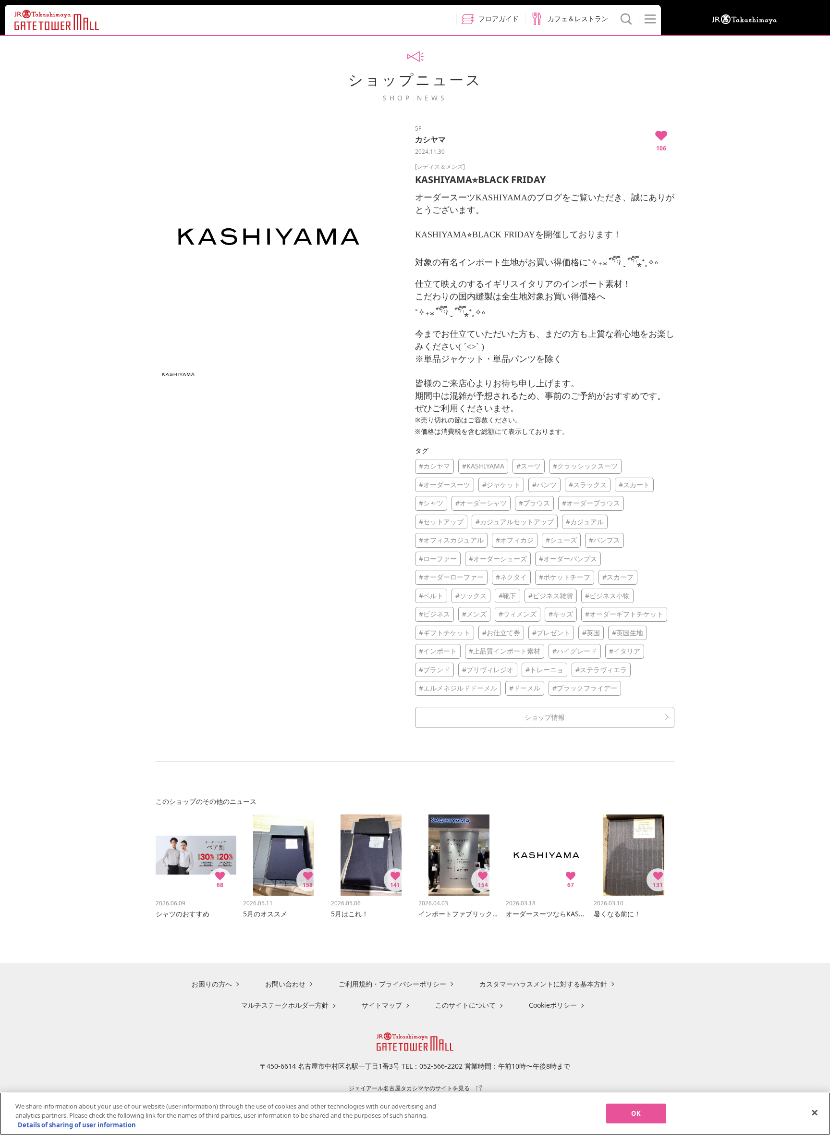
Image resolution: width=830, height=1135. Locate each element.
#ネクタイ (511, 576)
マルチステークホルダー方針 (285, 1005)
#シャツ (431, 502)
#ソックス (471, 595)
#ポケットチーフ (564, 576)
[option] (268, 236)
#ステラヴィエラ (601, 669)
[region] (415, 1113)
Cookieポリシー (553, 1005)
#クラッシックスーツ (585, 465)
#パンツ (544, 484)
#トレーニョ (544, 669)
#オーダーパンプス (568, 558)
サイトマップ (382, 1005)
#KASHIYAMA (483, 465)
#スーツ (528, 465)
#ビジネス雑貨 (550, 595)
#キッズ (561, 613)
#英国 (591, 632)
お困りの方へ (212, 983)
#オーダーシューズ (498, 558)
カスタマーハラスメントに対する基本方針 (543, 983)
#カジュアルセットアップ (515, 521)
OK (635, 1113)
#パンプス (604, 539)
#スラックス (588, 484)
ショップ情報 (545, 717)
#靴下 (507, 595)
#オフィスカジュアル (451, 539)
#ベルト (431, 595)
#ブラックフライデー (584, 687)
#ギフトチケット (444, 632)
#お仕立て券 (501, 632)
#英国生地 (627, 632)
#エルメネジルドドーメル (458, 687)
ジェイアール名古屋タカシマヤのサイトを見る (409, 1088)
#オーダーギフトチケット (624, 613)
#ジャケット (501, 484)
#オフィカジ (515, 539)
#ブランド (434, 669)
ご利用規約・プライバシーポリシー (392, 983)
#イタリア (624, 650)
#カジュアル (585, 521)
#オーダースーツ (444, 484)
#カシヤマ (434, 465)
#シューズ (561, 539)
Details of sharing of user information (77, 1125)
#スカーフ (618, 576)
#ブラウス (534, 502)
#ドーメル (524, 687)
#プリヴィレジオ (487, 669)
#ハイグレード (574, 650)
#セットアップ (441, 521)
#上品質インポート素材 (504, 650)
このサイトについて (465, 1005)
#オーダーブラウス (591, 502)
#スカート (634, 484)
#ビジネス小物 (607, 595)
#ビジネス (434, 613)
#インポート (438, 650)
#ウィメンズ (518, 613)
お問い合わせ (285, 983)
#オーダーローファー (451, 576)
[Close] (814, 1112)
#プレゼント (551, 632)
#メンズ (474, 613)
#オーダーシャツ (481, 502)
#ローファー (438, 558)
